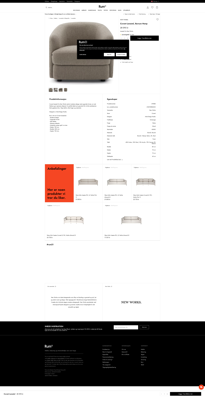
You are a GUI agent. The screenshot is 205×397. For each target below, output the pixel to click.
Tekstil (142, 364)
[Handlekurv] (157, 7)
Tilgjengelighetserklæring (109, 367)
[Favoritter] (152, 7)
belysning (53, 358)
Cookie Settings (82, 54)
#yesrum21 (124, 352)
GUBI (52, 360)
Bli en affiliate (125, 354)
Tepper (142, 354)
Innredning (144, 357)
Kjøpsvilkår (105, 354)
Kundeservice (106, 349)
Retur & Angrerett (107, 352)
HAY (59, 360)
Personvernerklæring (107, 357)
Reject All (109, 54)
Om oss (124, 349)
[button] (155, 1)
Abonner (144, 327)
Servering (143, 359)
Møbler (143, 349)
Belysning (143, 352)
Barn (142, 362)
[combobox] (155, 1)
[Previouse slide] (52, 55)
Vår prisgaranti (106, 364)
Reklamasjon (105, 362)
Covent (154, 113)
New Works (152, 110)
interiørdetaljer (61, 358)
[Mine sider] (147, 7)
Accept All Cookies (121, 54)
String (55, 360)
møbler (49, 358)
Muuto (48, 360)
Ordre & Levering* (107, 359)
